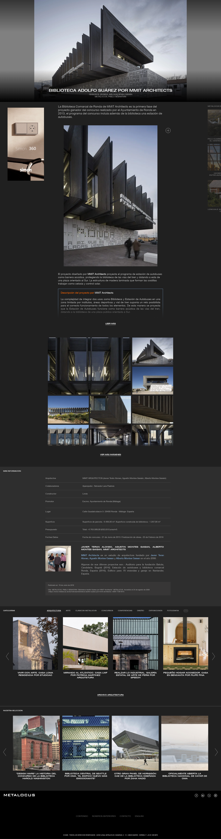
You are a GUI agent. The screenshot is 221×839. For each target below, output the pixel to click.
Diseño (140, 610)
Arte (68, 610)
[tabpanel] (110, 656)
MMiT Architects (97, 274)
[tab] (54, 611)
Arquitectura (54, 610)
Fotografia (173, 610)
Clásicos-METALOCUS (86, 610)
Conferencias (125, 610)
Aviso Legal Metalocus (105, 835)
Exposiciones (155, 610)
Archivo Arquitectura (110, 695)
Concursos (107, 610)
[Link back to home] (19, 795)
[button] (7, 656)
